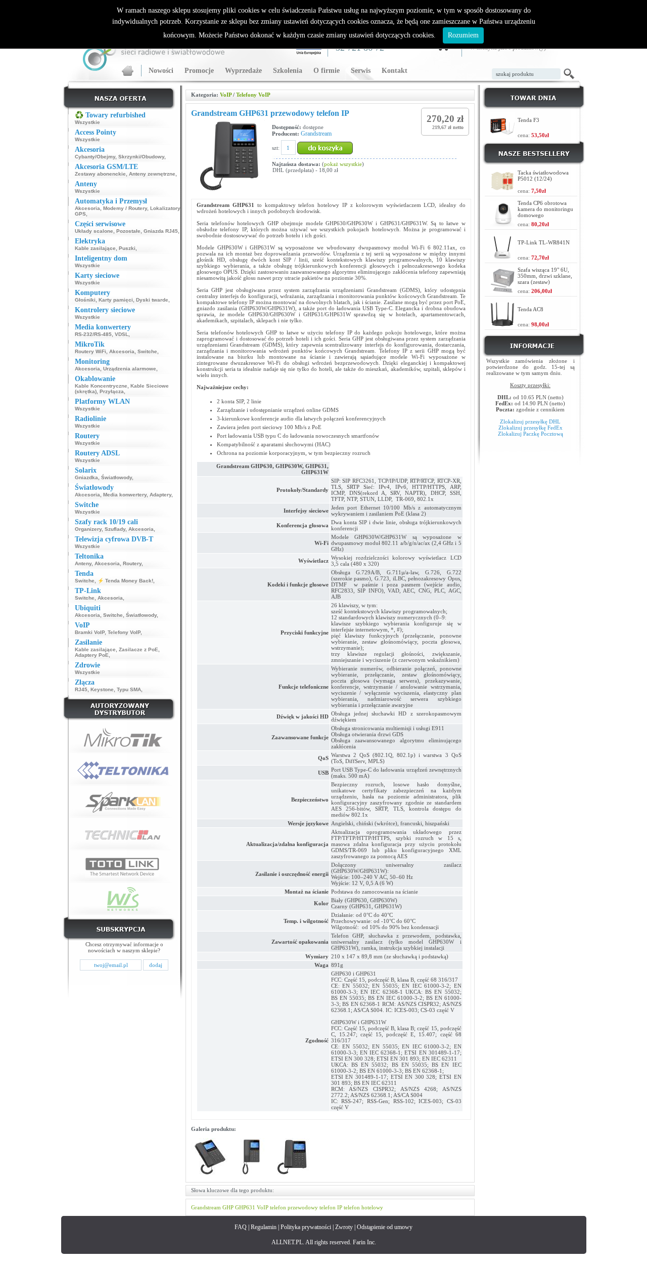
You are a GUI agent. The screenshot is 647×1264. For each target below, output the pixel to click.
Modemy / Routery (125, 208)
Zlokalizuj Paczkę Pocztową (530, 434)
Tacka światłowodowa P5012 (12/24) (543, 176)
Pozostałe (128, 231)
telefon (278, 1207)
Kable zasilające (95, 248)
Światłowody (116, 477)
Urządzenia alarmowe (129, 368)
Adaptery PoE (92, 655)
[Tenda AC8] (502, 324)
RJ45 (81, 689)
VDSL (121, 334)
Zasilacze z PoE (138, 649)
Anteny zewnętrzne (152, 174)
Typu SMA (129, 689)
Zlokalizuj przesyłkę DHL (530, 421)
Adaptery (160, 494)
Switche (147, 351)
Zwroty (344, 1227)
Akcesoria (87, 208)
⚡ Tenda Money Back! (125, 580)
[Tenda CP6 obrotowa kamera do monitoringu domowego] (502, 224)
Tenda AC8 (530, 309)
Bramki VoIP (90, 632)
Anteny (83, 563)
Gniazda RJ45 (161, 231)
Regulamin (263, 1227)
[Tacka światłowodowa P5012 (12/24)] (502, 189)
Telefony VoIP (124, 632)
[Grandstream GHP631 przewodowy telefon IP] (210, 1174)
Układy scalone (94, 231)
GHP (228, 1207)
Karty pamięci (116, 300)
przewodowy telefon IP (315, 1207)
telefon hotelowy (363, 1207)
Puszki (127, 248)
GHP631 (245, 1207)
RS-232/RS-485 (93, 334)
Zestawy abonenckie (100, 174)
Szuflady (115, 529)
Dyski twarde (152, 300)
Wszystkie (87, 122)
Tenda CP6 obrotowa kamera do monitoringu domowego (545, 209)
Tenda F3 (528, 120)
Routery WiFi (90, 351)
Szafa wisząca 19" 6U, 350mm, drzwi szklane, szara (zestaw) (545, 276)
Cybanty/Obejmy (95, 156)
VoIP (226, 95)
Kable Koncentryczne (101, 386)
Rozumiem (463, 35)
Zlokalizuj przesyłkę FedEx (530, 428)
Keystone (102, 689)
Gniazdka (86, 477)
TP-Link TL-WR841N (544, 242)
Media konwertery (125, 494)
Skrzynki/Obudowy (141, 156)
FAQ (241, 1227)
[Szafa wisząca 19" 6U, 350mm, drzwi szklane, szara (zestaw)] (502, 290)
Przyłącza (112, 391)
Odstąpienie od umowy (384, 1227)
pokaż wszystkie (343, 164)
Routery (132, 563)
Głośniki (85, 300)
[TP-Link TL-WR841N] (502, 257)
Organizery (88, 529)
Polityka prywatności (306, 1227)
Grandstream (316, 133)
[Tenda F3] (502, 135)
